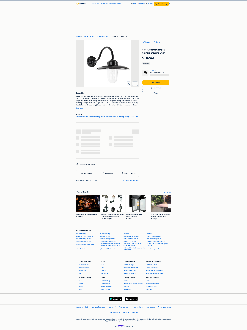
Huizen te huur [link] (105, 283)
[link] (83, 4)
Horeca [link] (148, 281)
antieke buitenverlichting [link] (83, 241)
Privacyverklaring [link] (137, 307)
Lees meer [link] (79, 108)
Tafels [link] (80, 289)
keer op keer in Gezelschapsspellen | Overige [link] (157, 244)
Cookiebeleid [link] (150, 307)
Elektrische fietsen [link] (151, 265)
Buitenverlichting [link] (105, 233)
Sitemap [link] (135, 312)
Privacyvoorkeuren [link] (164, 307)
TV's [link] (80, 273)
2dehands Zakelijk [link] (82, 307)
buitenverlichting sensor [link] (83, 238)
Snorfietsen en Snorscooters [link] (154, 273)
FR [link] (170, 3)
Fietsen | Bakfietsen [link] (152, 267)
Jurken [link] (126, 281)
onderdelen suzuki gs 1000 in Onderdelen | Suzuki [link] (132, 244)
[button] (141, 3)
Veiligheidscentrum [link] (115, 3)
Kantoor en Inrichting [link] (152, 283)
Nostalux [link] (153, 70)
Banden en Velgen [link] (129, 265)
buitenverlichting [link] (81, 233)
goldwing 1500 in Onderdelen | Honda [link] (111, 249)
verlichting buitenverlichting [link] (84, 236)
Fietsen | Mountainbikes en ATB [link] (155, 270)
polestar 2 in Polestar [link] (130, 241)
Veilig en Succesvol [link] (98, 307)
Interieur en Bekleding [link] (130, 273)
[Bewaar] (135, 84)
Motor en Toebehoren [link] (130, 270)
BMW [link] (102, 265)
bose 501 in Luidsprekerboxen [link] (156, 241)
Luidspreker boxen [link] (84, 267)
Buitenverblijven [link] (105, 289)
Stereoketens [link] (82, 270)
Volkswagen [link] (104, 273)
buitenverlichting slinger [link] (154, 236)
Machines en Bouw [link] (151, 286)
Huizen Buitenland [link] (106, 286)
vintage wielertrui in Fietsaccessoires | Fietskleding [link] (135, 248)
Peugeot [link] (103, 270)
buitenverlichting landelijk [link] (131, 236)
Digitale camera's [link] (84, 265)
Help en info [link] (95, 3)
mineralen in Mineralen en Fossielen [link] (86, 249)
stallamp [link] (126, 233)
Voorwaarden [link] (104, 3)
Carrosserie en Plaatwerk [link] (131, 267)
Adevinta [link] (126, 312)
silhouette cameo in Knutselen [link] (85, 244)
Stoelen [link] (81, 286)
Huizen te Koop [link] (105, 281)
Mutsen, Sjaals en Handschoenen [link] (133, 283)
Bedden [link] (81, 283)
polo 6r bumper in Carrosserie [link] (156, 249)
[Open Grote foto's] (129, 84)
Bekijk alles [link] (167, 192)
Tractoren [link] (149, 289)
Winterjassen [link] (127, 289)
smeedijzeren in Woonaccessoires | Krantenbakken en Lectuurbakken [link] (110, 244)
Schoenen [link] (126, 286)
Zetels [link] (80, 281)
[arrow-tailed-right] (170, 206)
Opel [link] (102, 267)
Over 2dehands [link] (115, 312)
